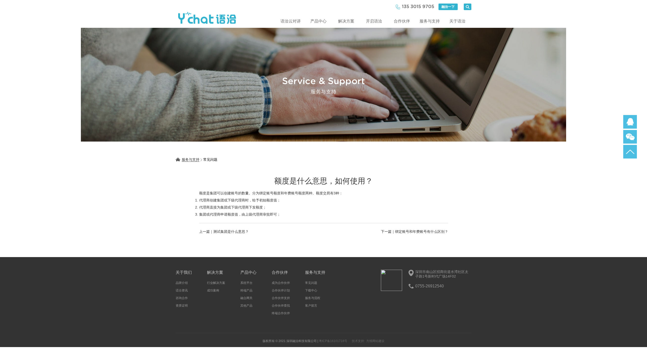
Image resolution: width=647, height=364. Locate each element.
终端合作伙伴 (281, 313)
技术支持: (358, 341)
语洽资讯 (182, 290)
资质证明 (182, 305)
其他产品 (246, 305)
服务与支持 (430, 21)
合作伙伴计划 (281, 290)
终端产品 (246, 290)
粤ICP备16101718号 (333, 341)
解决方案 (346, 21)
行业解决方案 (216, 283)
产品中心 (318, 21)
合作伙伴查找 (281, 305)
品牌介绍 (182, 283)
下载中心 (311, 290)
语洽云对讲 (291, 21)
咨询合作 (182, 298)
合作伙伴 (402, 21)
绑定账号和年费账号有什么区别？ (421, 232)
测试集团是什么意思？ (231, 232)
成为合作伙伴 (281, 283)
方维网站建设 (375, 341)
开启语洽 (374, 21)
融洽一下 (448, 7)
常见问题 (311, 283)
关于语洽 (457, 21)
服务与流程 (312, 298)
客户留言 (311, 305)
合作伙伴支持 (281, 298)
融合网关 (246, 298)
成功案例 (213, 290)
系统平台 (246, 283)
